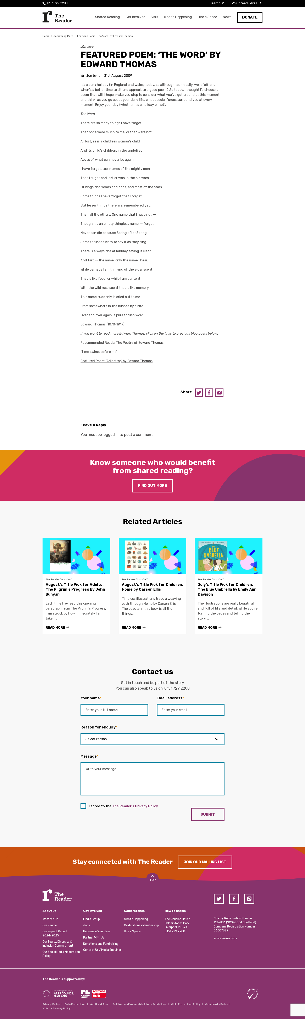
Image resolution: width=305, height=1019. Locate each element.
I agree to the (123, 806)
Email (219, 392)
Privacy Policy (51, 1004)
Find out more (152, 485)
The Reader (57, 16)
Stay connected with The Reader (123, 862)
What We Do (50, 919)
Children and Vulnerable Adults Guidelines (139, 1004)
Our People (50, 925)
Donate (249, 17)
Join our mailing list (205, 862)
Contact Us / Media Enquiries (102, 950)
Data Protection (75, 1004)
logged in (110, 434)
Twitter (199, 392)
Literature (87, 46)
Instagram (249, 899)
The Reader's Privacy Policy (135, 806)
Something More (63, 36)
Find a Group (91, 919)
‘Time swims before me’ (99, 352)
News (227, 17)
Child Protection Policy (185, 1004)
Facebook (209, 392)
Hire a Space (207, 17)
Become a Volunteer (96, 931)
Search (215, 3)
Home (46, 36)
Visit (154, 17)
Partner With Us (93, 937)
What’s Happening (178, 17)
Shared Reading (107, 17)
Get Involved (135, 17)
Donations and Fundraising (100, 944)
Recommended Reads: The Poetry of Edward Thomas (122, 343)
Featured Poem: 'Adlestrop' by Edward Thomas (116, 361)
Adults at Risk (99, 1004)
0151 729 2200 (57, 3)
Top (153, 880)
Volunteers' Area (244, 3)
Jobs (86, 925)
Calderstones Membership (141, 925)
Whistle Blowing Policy (57, 1008)
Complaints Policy (216, 1004)
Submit (208, 814)
